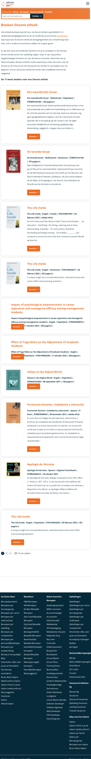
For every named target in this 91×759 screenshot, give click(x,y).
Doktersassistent (54, 647)
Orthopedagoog (54, 628)
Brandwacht (52, 654)
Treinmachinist (53, 666)
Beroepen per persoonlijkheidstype (10, 641)
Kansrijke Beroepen (32, 669)
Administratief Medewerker (53, 622)
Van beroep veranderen (6, 671)
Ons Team (73, 669)
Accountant (52, 616)
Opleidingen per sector (79, 605)
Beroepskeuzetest (9, 601)
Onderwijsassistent (55, 605)
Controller (51, 643)
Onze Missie (74, 665)
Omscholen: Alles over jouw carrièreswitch (11, 664)
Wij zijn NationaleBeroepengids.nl (79, 660)
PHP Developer (53, 715)
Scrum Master (53, 658)
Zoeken (35, 16)
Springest (73, 647)
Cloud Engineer (53, 718)
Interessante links (77, 677)
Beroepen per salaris (78, 744)
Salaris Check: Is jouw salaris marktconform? (11, 686)
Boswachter (52, 650)
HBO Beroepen (30, 601)
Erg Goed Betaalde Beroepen (32, 626)
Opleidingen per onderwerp (76, 618)
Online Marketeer (54, 692)
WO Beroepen (30, 605)
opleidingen (62, 36)
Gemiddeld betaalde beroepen (33, 649)
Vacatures (5, 696)
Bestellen (32, 136)
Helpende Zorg (53, 635)
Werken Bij (74, 692)
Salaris (4, 700)
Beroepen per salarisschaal (7, 618)
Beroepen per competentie (7, 634)
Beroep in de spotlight (11, 654)
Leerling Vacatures (77, 707)
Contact (72, 673)
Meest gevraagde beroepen (31, 664)
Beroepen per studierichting (7, 649)
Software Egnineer (55, 707)
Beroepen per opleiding (7, 626)
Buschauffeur (53, 669)
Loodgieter (51, 696)
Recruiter (51, 639)
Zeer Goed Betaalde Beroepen (32, 618)
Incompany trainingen (79, 639)
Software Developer (55, 703)
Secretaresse (52, 688)
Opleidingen (74, 601)
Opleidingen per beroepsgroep (76, 611)
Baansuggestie (7, 692)
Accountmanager (54, 613)
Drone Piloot (52, 662)
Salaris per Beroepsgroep (75, 739)
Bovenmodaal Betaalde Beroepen (32, 641)
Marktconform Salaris (10, 681)
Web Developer (53, 711)
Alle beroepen (7, 703)
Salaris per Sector (77, 733)
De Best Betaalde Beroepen (31, 611)
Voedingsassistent (55, 673)
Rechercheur (52, 677)
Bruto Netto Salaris (9, 677)
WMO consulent (54, 609)
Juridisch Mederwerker (57, 681)
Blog (3, 658)
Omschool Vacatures (78, 699)
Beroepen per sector (10, 613)
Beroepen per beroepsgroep (7, 607)
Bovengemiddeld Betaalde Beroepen (32, 634)
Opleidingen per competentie (76, 626)
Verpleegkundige (54, 684)
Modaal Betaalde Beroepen (31, 656)
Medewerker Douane (56, 632)
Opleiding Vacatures (78, 703)
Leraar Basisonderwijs (56, 700)
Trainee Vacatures (77, 710)
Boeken (72, 643)
